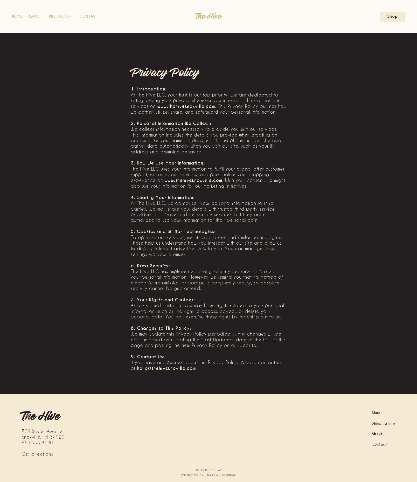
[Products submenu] (71, 17)
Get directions (37, 453)
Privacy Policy (192, 474)
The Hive (208, 17)
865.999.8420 (37, 442)
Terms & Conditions (221, 474)
